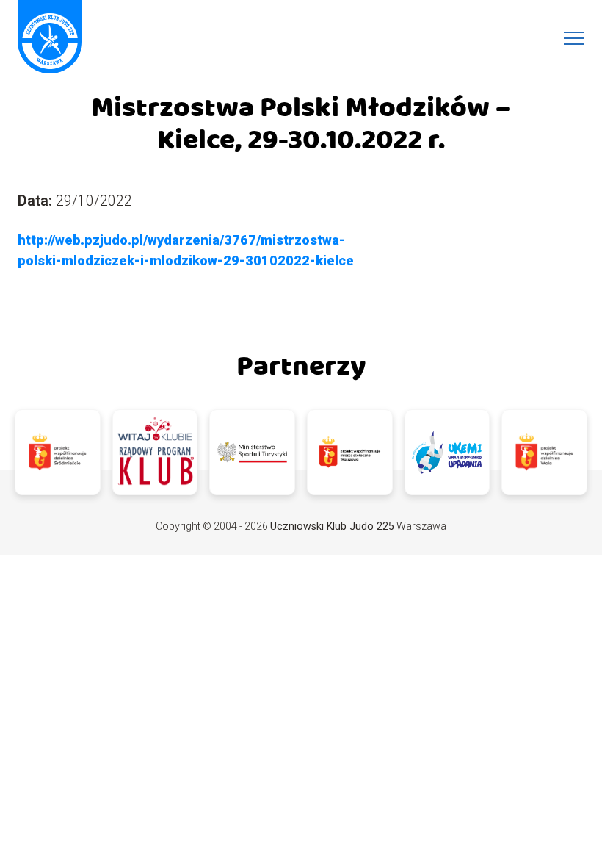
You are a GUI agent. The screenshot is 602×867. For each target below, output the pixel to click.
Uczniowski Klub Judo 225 (332, 526)
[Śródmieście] (57, 451)
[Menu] (574, 38)
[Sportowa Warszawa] (350, 452)
